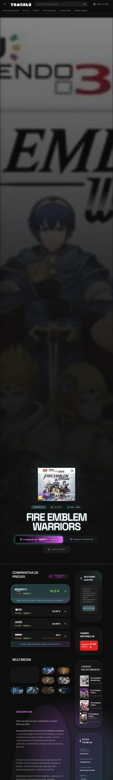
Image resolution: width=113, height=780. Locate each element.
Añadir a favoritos (81, 539)
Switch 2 (26, 10)
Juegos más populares (11, 10)
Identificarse (89, 608)
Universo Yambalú (80, 10)
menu (5, 4)
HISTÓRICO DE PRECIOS (57, 576)
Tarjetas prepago (49, 10)
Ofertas (36, 10)
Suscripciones (65, 10)
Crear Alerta (56, 549)
